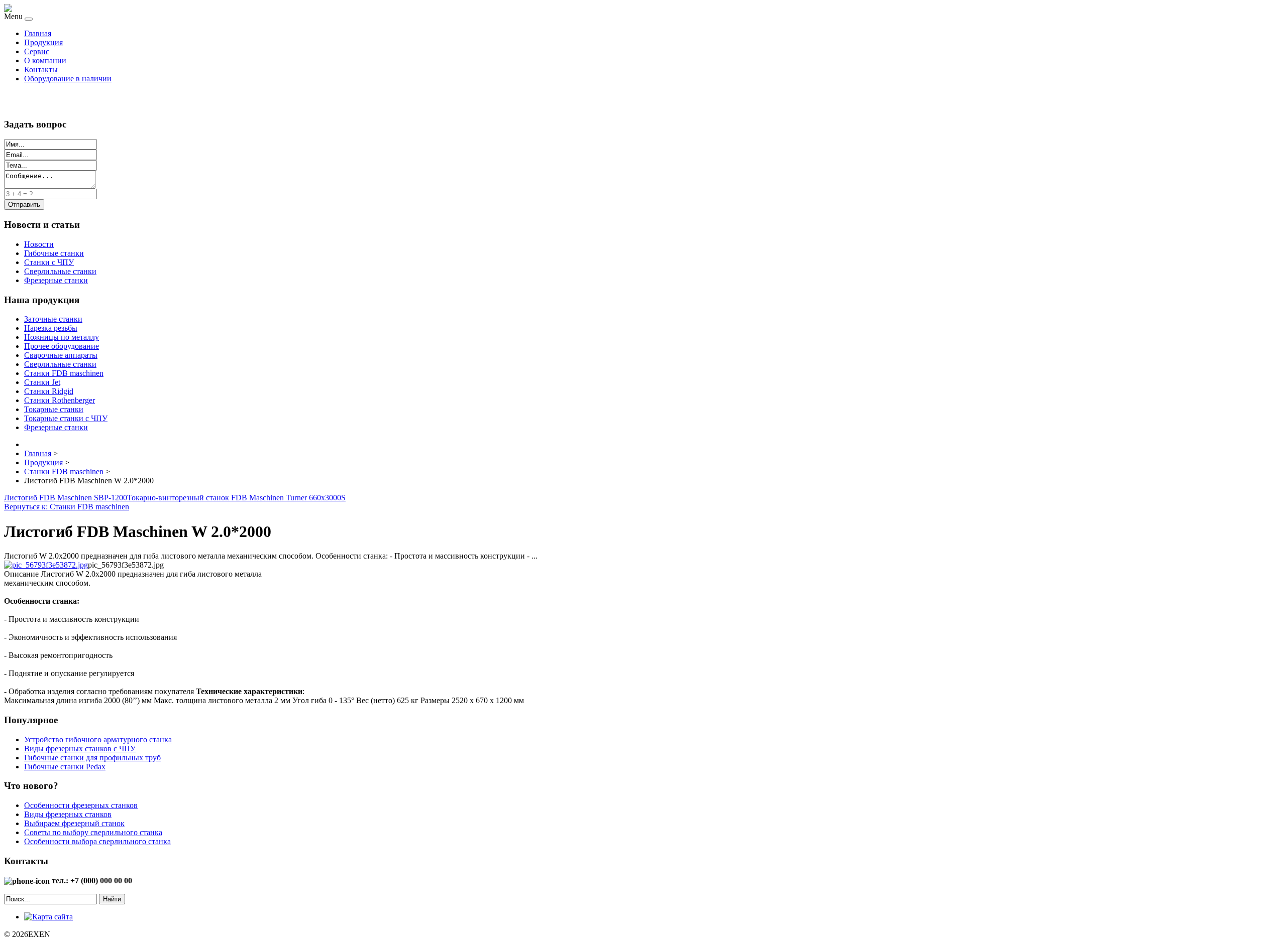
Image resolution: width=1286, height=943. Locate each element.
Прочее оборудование (61, 346)
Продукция (43, 42)
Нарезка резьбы (50, 328)
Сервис (36, 51)
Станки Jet (42, 382)
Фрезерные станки (56, 280)
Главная (37, 33)
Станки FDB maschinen (63, 373)
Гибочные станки (54, 253)
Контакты (41, 69)
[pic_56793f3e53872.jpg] (46, 565)
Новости (39, 244)
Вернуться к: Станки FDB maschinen (66, 506)
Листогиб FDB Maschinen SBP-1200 (65, 497)
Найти (112, 899)
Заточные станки (53, 319)
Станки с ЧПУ (49, 262)
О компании (45, 60)
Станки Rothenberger (59, 400)
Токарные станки (53, 409)
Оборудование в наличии (68, 78)
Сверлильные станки (60, 271)
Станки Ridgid (48, 391)
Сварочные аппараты (60, 355)
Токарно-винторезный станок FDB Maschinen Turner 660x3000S (236, 497)
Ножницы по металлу (61, 337)
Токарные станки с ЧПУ (66, 418)
